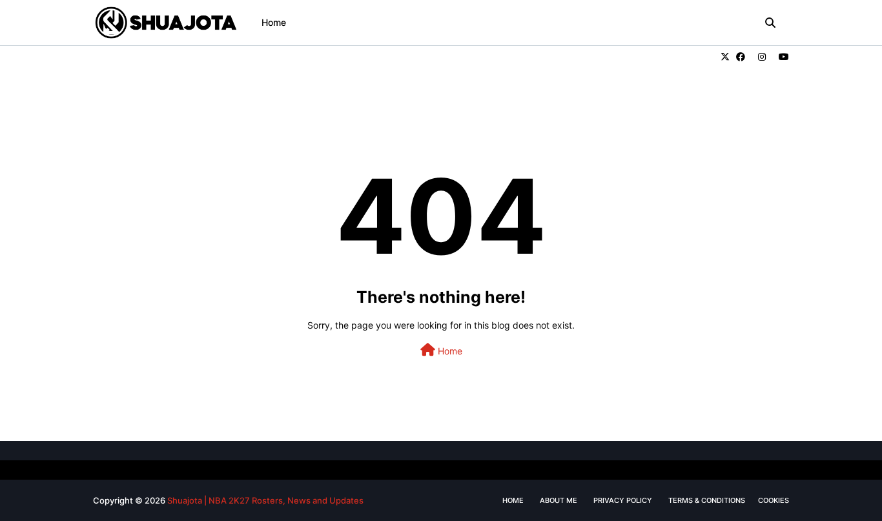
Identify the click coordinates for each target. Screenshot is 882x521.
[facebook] (740, 57)
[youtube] (782, 57)
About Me (558, 500)
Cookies (773, 500)
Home (448, 350)
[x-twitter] (725, 57)
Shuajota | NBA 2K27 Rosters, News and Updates (265, 500)
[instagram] (762, 57)
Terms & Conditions (706, 500)
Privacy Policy (622, 500)
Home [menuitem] (274, 22)
